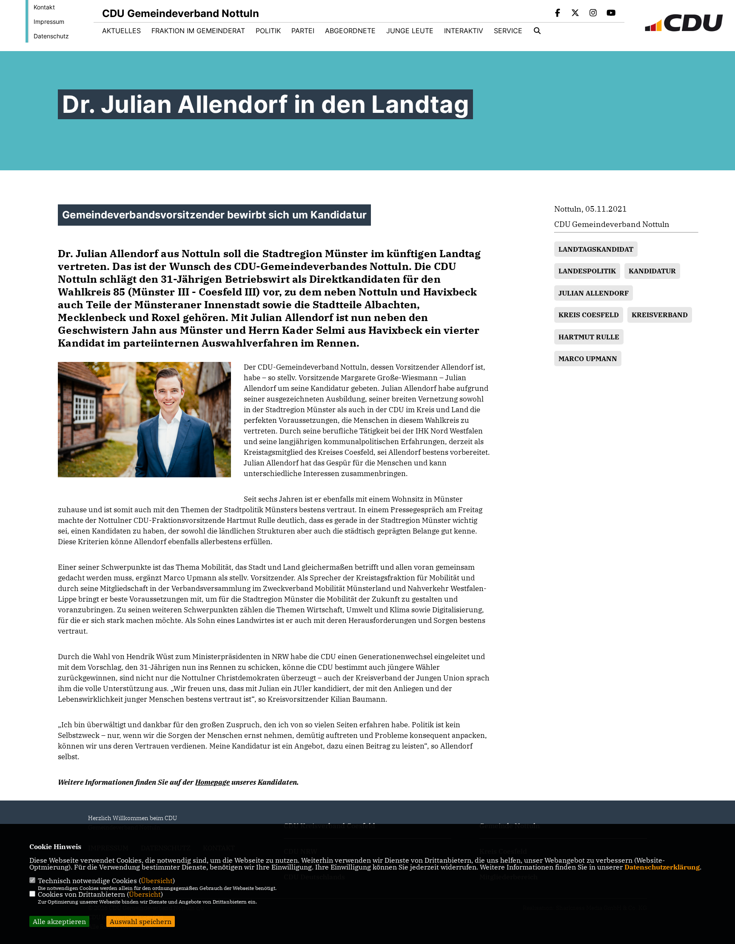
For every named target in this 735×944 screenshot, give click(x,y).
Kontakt (44, 7)
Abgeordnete (350, 30)
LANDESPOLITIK (587, 270)
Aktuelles (121, 30)
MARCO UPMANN (587, 358)
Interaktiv (463, 30)
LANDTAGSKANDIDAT (595, 249)
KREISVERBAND (660, 314)
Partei (302, 30)
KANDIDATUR (652, 270)
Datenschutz (51, 36)
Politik (268, 30)
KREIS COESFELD (588, 314)
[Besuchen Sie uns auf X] (575, 13)
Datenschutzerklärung (662, 867)
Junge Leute (409, 30)
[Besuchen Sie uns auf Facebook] (558, 13)
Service (508, 30)
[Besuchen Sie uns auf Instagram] (593, 13)
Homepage (212, 782)
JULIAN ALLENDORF (593, 293)
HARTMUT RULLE (588, 336)
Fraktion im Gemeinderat (198, 30)
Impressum (49, 21)
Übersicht (157, 880)
